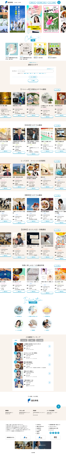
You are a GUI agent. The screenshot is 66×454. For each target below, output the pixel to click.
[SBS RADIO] (40, 437)
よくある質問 (39, 430)
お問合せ (38, 433)
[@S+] (55, 437)
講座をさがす (33, 2)
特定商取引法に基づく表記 (53, 428)
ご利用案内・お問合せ (42, 2)
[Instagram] (56, 433)
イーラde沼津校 (50, 410)
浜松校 (34, 410)
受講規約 (38, 431)
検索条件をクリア (51, 68)
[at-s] (58, 433)
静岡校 (7, 410)
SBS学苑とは (39, 424)
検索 (34, 80)
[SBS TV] (25, 437)
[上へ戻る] (58, 406)
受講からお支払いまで (40, 426)
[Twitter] (53, 433)
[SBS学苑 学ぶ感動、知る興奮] (12, 2)
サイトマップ (51, 430)
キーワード (14, 71)
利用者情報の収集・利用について (54, 424)
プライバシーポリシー (53, 426)
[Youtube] (51, 433)
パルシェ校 (21, 410)
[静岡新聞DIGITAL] (10, 437)
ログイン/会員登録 (52, 2)
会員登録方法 (39, 428)
